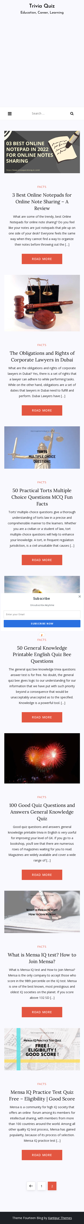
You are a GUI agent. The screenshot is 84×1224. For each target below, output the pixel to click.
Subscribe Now (42, 623)
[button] (41, 598)
